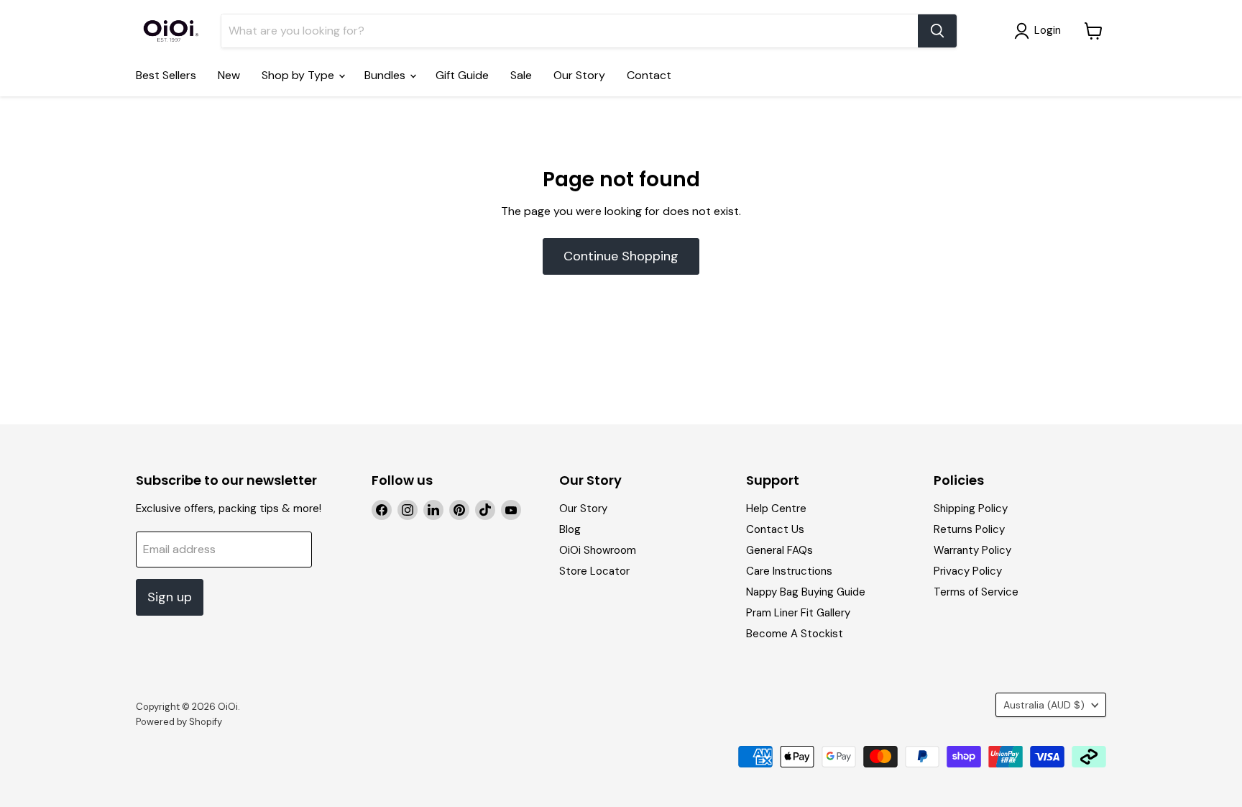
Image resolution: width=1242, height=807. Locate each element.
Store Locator (594, 571)
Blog (570, 529)
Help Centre (776, 508)
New (229, 75)
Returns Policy (969, 529)
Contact (649, 75)
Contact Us (775, 529)
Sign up (169, 597)
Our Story (579, 75)
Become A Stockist (794, 633)
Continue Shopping (621, 256)
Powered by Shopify (179, 722)
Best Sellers (166, 75)
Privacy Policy (968, 571)
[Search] (937, 30)
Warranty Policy (972, 550)
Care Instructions (789, 571)
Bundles (386, 75)
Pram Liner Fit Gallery (798, 613)
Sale (521, 75)
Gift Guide (462, 75)
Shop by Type (299, 75)
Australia (1044, 704)
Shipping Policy (971, 508)
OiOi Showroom (597, 550)
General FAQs (779, 550)
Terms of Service (976, 592)
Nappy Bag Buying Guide (805, 592)
